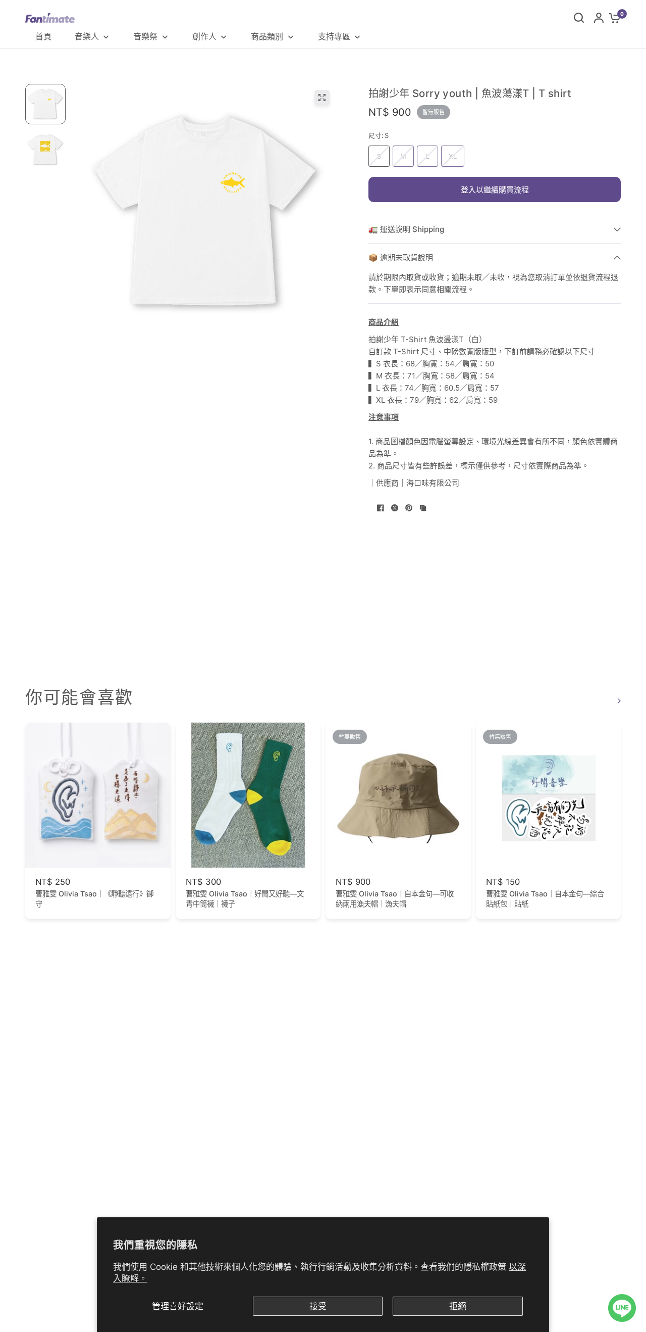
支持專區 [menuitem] (334, 36)
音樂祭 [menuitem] (145, 36)
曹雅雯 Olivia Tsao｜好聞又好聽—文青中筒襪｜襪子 (245, 898)
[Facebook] (380, 508)
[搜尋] (579, 17)
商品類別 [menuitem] (267, 36)
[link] (618, 700)
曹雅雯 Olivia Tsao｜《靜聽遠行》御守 (94, 898)
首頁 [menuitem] (43, 36)
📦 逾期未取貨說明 (400, 257)
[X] (395, 508)
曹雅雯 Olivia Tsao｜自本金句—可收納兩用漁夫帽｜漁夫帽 (395, 898)
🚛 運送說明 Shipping (406, 229)
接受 (318, 1306)
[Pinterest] (409, 508)
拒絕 (457, 1306)
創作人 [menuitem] (204, 36)
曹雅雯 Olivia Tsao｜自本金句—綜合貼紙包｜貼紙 (545, 898)
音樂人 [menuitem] (87, 36)
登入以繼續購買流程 (495, 190)
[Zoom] (322, 97)
